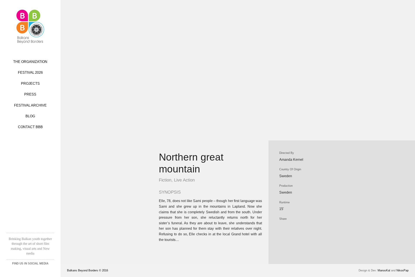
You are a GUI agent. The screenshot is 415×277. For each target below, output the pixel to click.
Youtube (39, 270)
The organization (30, 62)
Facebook (19, 270)
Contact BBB (30, 127)
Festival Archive (30, 105)
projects (30, 83)
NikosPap (402, 270)
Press (30, 94)
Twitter (28, 270)
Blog (30, 116)
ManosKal (384, 270)
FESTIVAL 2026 (30, 72)
